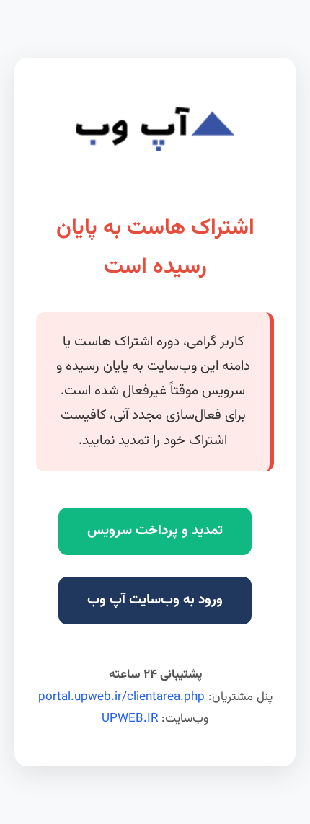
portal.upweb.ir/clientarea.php (121, 697)
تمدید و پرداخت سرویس (155, 530)
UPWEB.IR (130, 718)
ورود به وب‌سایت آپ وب (155, 600)
